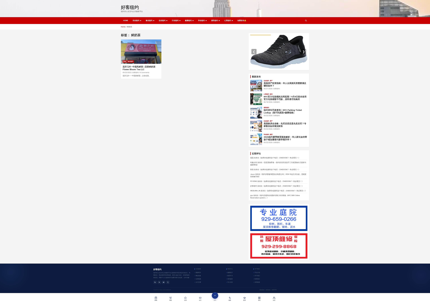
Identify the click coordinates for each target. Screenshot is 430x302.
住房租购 (198, 279)
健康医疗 (230, 272)
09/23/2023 (127, 72)
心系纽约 (227, 20)
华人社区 (230, 282)
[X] (168, 282)
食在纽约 (149, 20)
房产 (271, 80)
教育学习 (230, 275)
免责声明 (274, 289)
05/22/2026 (268, 115)
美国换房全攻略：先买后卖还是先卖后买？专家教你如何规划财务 (285, 124)
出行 (200, 300)
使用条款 (268, 289)
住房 (185, 300)
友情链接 (257, 282)
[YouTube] (163, 282)
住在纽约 (162, 20)
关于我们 (257, 275)
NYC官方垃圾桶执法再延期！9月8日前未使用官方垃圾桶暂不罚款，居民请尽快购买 (285, 98)
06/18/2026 (268, 102)
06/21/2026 (268, 89)
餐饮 (170, 300)
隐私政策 (262, 289)
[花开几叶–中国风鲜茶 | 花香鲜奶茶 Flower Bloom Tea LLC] (141, 51)
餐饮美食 (198, 275)
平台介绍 (257, 272)
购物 (156, 300)
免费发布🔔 (241, 20)
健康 (230, 300)
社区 (274, 300)
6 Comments (144, 72)
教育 (271, 134)
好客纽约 (130, 7)
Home (125, 20)
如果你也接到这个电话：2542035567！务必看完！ (279, 158)
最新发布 (256, 76)
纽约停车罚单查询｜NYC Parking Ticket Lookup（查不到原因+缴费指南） (283, 111)
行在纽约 (175, 20)
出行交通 (198, 282)
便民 (259, 300)
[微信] (155, 282)
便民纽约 (214, 20)
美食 (124, 61)
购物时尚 (198, 272)
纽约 (271, 94)
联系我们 (257, 279)
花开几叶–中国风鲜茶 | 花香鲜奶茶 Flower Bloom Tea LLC (139, 68)
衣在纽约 (136, 20)
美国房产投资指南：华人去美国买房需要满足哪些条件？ (285, 84)
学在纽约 (201, 20)
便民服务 (230, 279)
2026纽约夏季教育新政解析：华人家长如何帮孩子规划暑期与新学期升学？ (285, 138)
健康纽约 (188, 20)
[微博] (159, 282)
